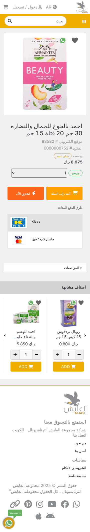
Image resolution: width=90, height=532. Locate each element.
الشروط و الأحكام (74, 468)
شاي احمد (62, 156)
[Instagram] (39, 504)
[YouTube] (52, 504)
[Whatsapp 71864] (73, 302)
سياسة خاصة (77, 476)
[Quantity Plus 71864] (57, 355)
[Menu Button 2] (84, 21)
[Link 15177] (25, 313)
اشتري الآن (23, 194)
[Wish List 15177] (38, 302)
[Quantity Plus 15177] (15, 355)
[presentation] (85, 335)
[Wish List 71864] (81, 302)
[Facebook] (65, 504)
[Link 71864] (68, 313)
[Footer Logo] (75, 402)
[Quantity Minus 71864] (79, 355)
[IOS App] (39, 516)
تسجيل (18, 6)
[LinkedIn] (15, 504)
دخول (32, 6)
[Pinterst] (28, 504)
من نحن (81, 443)
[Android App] (50, 516)
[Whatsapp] (76, 504)
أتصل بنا (80, 451)
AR (49, 6)
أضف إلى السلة (60, 194)
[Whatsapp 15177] (31, 302)
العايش (16, 491)
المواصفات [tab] (71, 268)
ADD (65, 366)
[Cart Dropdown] (6, 7)
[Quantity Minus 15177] (37, 355)
